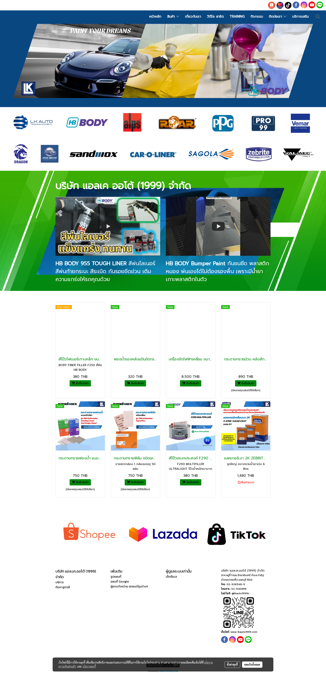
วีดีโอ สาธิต (215, 16)
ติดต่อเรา (276, 16)
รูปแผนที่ (116, 576)
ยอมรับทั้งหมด (252, 664)
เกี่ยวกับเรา (193, 16)
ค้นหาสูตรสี (62, 587)
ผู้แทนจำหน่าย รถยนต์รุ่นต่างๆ (129, 586)
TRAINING (237, 16)
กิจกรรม (257, 16)
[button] (318, 16)
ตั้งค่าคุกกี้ (232, 664)
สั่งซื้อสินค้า (82, 383)
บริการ (59, 582)
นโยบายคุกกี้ (89, 666)
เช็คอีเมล (171, 576)
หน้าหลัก (155, 16)
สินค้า (171, 16)
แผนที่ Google (120, 581)
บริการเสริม (300, 16)
